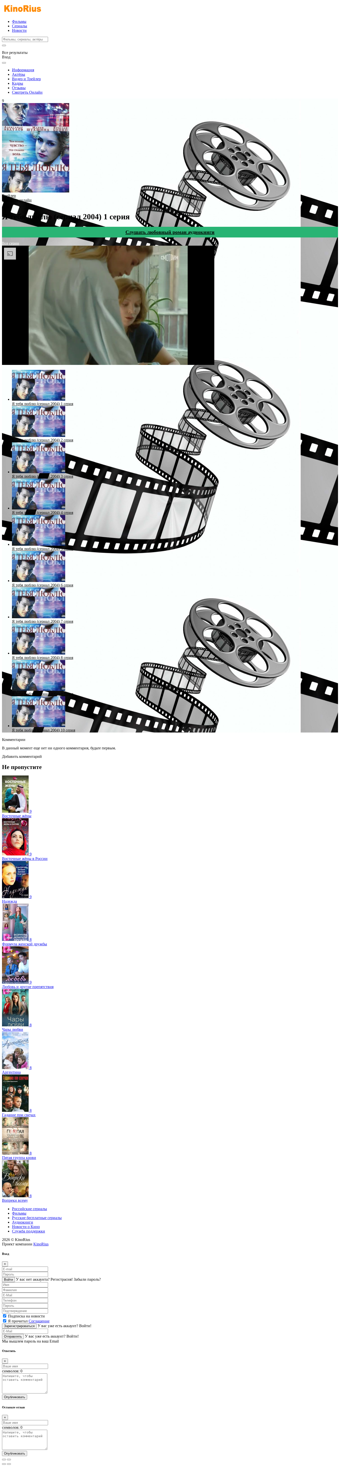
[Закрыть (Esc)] (4, 1459)
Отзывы (19, 88)
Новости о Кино (26, 1227)
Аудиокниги (22, 1222)
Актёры (18, 74)
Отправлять (13, 1336)
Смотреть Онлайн (27, 92)
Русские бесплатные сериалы (37, 1218)
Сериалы (19, 26)
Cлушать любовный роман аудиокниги (170, 232)
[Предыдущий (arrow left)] (4, 1464)
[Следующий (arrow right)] (9, 1464)
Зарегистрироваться (19, 1326)
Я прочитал (29, 1321)
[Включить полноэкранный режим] (9, 1459)
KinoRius (41, 1244)
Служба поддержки (28, 1231)
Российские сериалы (29, 1209)
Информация (23, 70)
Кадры (17, 83)
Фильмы (19, 21)
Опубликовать (14, 1397)
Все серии (10, 243)
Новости (19, 30)
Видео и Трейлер (26, 79)
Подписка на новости (26, 1316)
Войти (8, 1279)
